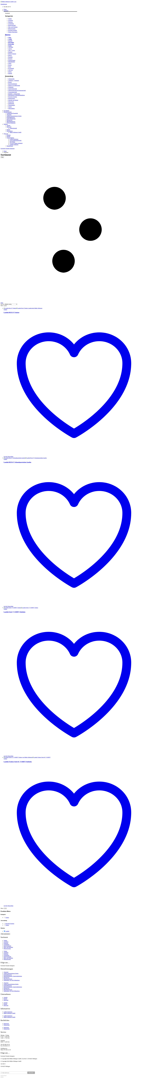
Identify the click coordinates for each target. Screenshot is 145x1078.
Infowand (6, 1000)
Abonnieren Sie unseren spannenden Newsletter (15, 1070)
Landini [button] (7, 931)
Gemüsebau (6, 944)
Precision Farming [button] (9, 923)
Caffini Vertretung (8, 1011)
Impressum (6, 1023)
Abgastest (6, 972)
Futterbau (6, 943)
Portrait (5, 998)
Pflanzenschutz (7, 948)
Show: (2, 305)
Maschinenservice (8, 979)
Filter (2, 157)
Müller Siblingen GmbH (9, 1013)
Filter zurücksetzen (5, 934)
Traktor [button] (7, 917)
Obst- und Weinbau (8, 947)
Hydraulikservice (8, 974)
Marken (7, 35)
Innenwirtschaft (7, 946)
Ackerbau (6, 941)
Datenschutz (7, 1025)
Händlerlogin (4, 4)
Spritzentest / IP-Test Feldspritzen (12, 980)
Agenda (5, 997)
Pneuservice (6, 977)
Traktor (5, 309)
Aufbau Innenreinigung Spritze (11, 973)
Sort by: (3, 304)
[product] (74, 308)
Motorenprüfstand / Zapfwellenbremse (13, 976)
